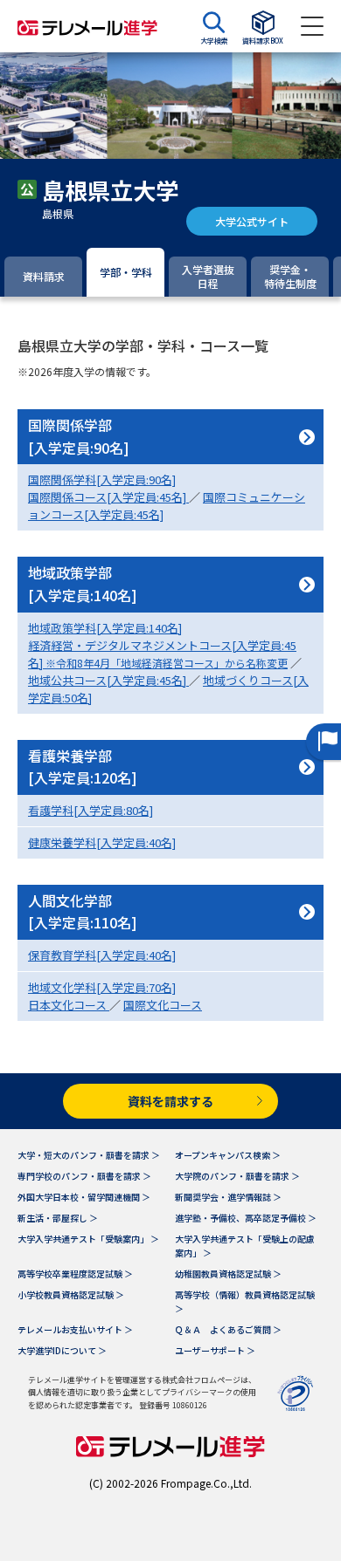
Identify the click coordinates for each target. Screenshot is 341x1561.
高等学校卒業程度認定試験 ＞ (75, 1273)
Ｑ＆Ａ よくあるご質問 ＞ (228, 1329)
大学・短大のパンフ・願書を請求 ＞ (88, 1154)
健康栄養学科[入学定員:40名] (102, 842)
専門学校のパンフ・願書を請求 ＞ (84, 1175)
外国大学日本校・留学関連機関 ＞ (83, 1196)
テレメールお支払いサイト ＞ (75, 1329)
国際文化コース (162, 1004)
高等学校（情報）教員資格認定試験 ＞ (245, 1301)
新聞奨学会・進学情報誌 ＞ (228, 1196)
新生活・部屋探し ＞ (57, 1217)
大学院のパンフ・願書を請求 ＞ (237, 1175)
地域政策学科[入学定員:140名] (105, 628)
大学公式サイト (252, 221)
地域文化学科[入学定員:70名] (102, 987)
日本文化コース (68, 1004)
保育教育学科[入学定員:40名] (102, 955)
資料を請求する (170, 1101)
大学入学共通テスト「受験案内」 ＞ (88, 1238)
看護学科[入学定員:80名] (90, 810)
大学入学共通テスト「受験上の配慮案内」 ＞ (245, 1245)
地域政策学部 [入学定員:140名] (82, 584)
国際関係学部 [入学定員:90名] (78, 436)
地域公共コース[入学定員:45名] (108, 680)
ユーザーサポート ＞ (215, 1350)
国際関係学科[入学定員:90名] (102, 479)
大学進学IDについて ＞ (62, 1350)
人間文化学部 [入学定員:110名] (82, 912)
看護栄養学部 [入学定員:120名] (82, 767)
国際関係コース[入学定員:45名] (108, 497)
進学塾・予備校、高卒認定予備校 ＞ (246, 1217)
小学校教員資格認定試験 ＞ (70, 1294)
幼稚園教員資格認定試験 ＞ (228, 1273)
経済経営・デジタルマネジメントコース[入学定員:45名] (162, 654)
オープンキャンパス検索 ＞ (228, 1154)
